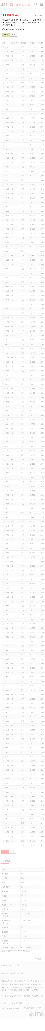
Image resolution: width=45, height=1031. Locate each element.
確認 (6, 34)
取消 (13, 34)
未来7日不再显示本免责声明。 (15, 29)
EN (41, 15)
